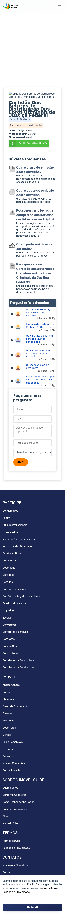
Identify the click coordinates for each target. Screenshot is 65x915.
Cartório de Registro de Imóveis (21, 596)
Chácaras (8, 699)
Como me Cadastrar (14, 794)
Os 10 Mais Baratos (14, 553)
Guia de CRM (10, 646)
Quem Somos (10, 787)
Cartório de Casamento (16, 589)
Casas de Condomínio (15, 706)
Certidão (8, 581)
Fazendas (8, 749)
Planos (6, 816)
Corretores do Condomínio (18, 667)
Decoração (9, 567)
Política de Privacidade (16, 891)
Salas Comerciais (13, 741)
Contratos (9, 639)
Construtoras (10, 653)
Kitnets (7, 734)
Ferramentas (10, 532)
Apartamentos (11, 684)
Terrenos (8, 713)
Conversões (9, 624)
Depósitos (8, 756)
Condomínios (10, 510)
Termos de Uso (47, 888)
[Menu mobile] (59, 6)
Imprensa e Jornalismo (16, 865)
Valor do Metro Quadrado (17, 546)
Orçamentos (10, 560)
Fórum (6, 517)
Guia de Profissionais (15, 524)
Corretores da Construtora (18, 660)
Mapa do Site (10, 823)
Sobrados (8, 720)
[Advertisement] (32, 50)
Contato (7, 872)
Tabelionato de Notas (15, 603)
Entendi (32, 907)
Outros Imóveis (11, 770)
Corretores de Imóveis (15, 631)
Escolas (7, 617)
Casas (6, 692)
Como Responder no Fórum (18, 801)
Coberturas (9, 727)
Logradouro (9, 610)
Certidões (8, 574)
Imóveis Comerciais (14, 763)
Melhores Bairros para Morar (19, 539)
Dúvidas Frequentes (15, 809)
